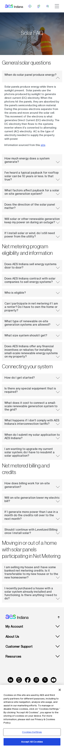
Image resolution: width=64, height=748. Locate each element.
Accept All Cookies (32, 741)
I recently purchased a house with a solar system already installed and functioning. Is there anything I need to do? (30, 593)
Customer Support (19, 646)
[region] (32, 716)
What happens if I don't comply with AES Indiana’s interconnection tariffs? (31, 422)
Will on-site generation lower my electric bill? (32, 499)
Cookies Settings (32, 732)
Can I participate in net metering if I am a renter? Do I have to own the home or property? (31, 307)
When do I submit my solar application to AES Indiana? (32, 436)
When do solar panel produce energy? (30, 74)
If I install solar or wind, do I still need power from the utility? (29, 234)
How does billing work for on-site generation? (27, 484)
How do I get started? (19, 377)
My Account (14, 626)
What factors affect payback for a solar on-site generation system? (31, 192)
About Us (12, 636)
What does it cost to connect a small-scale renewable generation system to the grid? (30, 406)
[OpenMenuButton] (30, 6)
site (43, 144)
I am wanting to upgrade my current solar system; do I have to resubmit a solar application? (29, 452)
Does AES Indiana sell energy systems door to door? (30, 265)
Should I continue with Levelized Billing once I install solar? (30, 531)
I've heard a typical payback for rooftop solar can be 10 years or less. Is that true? (31, 176)
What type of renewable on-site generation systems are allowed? (27, 322)
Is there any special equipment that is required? (30, 390)
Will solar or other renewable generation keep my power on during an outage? (32, 220)
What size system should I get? (25, 335)
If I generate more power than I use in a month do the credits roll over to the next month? (31, 515)
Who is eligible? (15, 292)
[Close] (60, 690)
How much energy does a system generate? (26, 160)
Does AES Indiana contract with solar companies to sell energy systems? (29, 280)
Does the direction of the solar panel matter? (29, 206)
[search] (47, 6)
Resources (13, 656)
